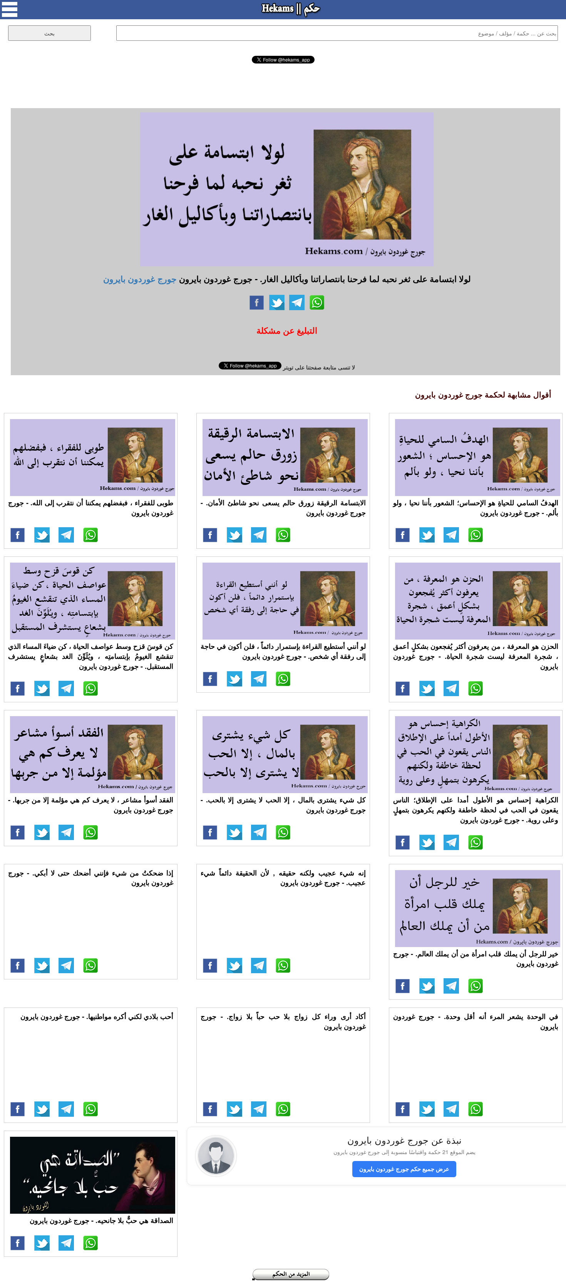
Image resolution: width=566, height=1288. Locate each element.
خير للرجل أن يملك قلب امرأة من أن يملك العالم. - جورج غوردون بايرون (475, 959)
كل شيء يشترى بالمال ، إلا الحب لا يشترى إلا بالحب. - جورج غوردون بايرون (283, 805)
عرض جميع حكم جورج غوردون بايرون (404, 1168)
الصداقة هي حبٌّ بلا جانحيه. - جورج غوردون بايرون (101, 1220)
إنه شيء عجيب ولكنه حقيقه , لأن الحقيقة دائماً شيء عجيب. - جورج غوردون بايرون (283, 878)
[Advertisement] (283, 84)
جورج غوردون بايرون (140, 278)
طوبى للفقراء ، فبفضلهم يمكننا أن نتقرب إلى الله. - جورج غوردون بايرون (90, 508)
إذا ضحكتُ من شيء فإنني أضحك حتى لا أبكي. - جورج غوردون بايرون (90, 878)
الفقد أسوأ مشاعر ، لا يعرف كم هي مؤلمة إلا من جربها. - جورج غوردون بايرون (90, 805)
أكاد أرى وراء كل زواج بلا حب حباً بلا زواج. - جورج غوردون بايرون (283, 1021)
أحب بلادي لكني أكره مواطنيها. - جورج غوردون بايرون (96, 1016)
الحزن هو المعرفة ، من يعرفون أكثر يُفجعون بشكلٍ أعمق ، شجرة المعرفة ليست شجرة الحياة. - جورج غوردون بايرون (475, 656)
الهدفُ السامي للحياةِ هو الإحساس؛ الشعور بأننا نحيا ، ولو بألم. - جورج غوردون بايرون (475, 508)
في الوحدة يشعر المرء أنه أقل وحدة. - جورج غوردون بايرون (475, 1021)
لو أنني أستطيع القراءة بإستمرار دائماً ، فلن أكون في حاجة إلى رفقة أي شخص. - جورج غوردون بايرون (283, 651)
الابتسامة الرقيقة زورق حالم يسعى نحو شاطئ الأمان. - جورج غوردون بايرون (283, 508)
